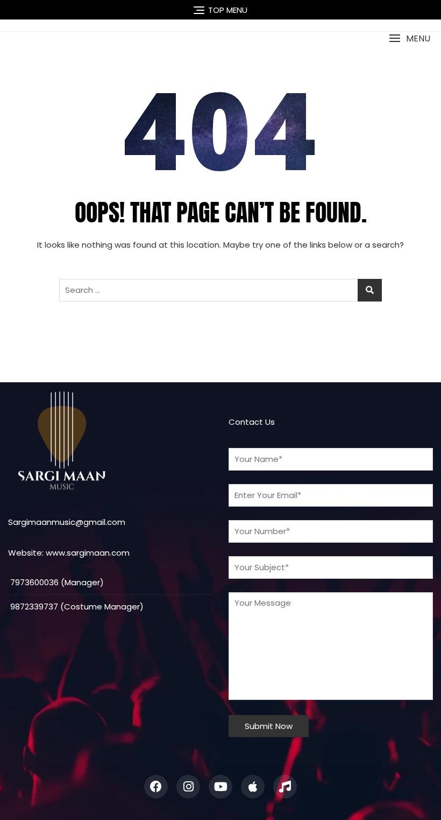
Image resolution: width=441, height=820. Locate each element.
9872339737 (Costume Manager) (76, 606)
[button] (409, 38)
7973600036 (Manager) (56, 582)
